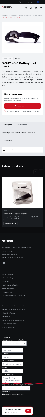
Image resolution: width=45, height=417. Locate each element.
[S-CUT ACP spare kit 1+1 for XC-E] (22, 202)
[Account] (31, 8)
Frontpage (5, 15)
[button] (36, 8)
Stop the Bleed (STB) (8, 327)
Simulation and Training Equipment (13, 296)
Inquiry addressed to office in (13, 340)
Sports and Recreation (9, 324)
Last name (6, 354)
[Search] (26, 8)
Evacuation (5, 281)
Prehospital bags (7, 292)
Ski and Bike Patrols (8, 313)
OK (28, 411)
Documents (8, 140)
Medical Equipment (8, 289)
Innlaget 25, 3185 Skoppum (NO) (12, 257)
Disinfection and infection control (13, 306)
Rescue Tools (37, 15)
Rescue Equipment (25, 15)
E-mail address (8, 361)
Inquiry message (8, 374)
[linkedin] (4, 263)
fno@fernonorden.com (31, 111)
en (40, 2)
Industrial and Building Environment (13, 309)
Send (3, 397)
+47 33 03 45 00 (28, 2)
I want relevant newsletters (13, 394)
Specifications (22, 124)
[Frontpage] (7, 7)
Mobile (4, 367)
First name (6, 347)
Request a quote (21, 106)
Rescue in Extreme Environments (13, 320)
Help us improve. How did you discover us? (18, 385)
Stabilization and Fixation (10, 285)
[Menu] (41, 8)
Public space (6, 317)
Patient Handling (7, 278)
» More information (11, 412)
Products (14, 15)
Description (8, 124)
